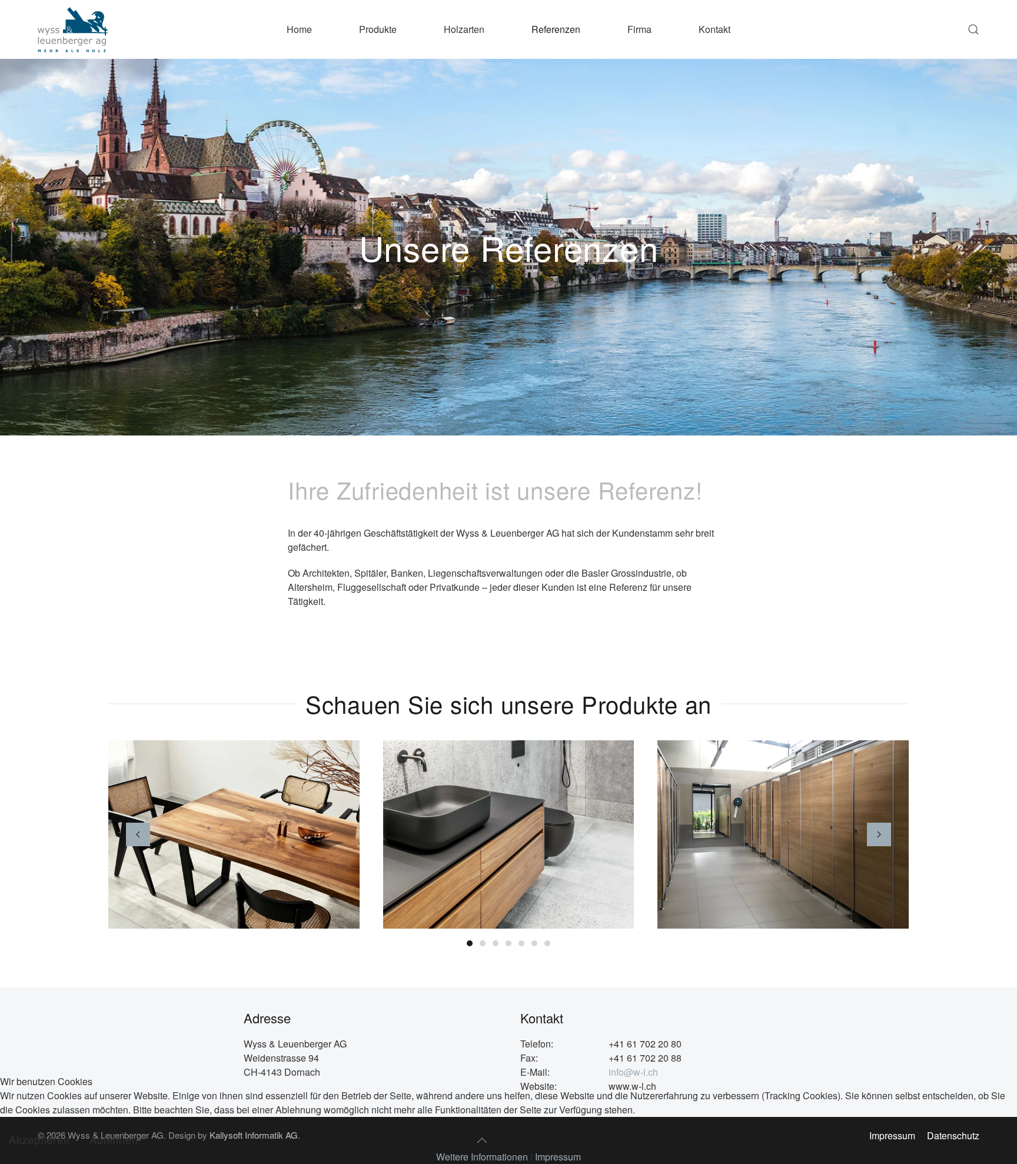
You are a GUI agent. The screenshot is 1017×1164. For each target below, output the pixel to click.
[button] (973, 29)
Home (299, 29)
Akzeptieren (39, 1139)
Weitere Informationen (482, 1156)
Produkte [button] (378, 29)
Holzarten (464, 29)
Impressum (558, 1156)
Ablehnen (113, 1139)
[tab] (470, 943)
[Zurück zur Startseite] (73, 29)
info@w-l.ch (633, 1072)
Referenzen (555, 29)
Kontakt (714, 29)
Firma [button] (639, 29)
